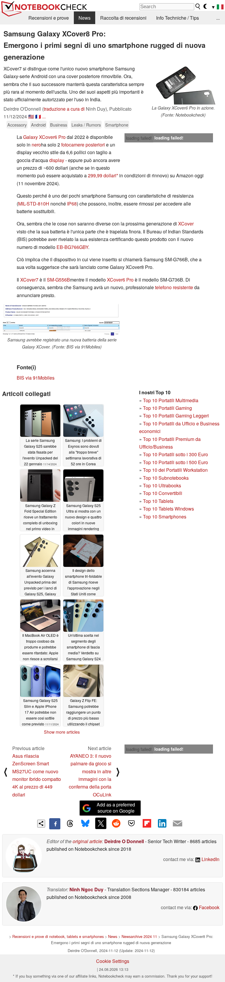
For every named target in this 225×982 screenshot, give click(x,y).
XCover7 (29, 279)
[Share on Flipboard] (146, 823)
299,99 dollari (102, 175)
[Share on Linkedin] (162, 823)
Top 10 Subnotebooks (166, 477)
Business (58, 125)
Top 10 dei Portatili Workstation (175, 469)
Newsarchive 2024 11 (139, 936)
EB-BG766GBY (72, 247)
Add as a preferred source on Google (116, 807)
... (218, 17)
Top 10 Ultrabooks (162, 485)
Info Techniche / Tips (177, 17)
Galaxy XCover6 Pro (44, 137)
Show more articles (62, 732)
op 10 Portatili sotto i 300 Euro (177, 454)
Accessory (17, 125)
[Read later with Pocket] (131, 823)
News (85, 17)
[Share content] (41, 824)
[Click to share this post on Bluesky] (85, 823)
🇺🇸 (31, 116)
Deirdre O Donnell (124, 841)
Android (38, 125)
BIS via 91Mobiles (35, 377)
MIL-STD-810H (33, 203)
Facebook (208, 907)
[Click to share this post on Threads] (70, 823)
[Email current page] (177, 823)
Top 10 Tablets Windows (168, 508)
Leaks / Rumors (86, 125)
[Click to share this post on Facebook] (54, 823)
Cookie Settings (112, 961)
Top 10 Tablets (158, 501)
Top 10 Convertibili (162, 493)
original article (87, 841)
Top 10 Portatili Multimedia (170, 400)
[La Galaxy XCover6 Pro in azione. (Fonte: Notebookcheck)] (183, 85)
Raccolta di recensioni (123, 17)
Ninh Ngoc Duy (86, 889)
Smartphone (116, 125)
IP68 (72, 203)
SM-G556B (58, 279)
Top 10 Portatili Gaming (167, 408)
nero (36, 144)
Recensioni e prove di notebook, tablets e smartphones (58, 936)
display (56, 160)
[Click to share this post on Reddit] (116, 823)
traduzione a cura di (64, 108)
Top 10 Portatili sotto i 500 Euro (175, 462)
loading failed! (139, 138)
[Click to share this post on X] (100, 823)
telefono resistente (174, 287)
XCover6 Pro (120, 279)
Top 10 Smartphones (164, 516)
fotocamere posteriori (83, 144)
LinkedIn (209, 859)
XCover (186, 223)
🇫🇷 (38, 116)
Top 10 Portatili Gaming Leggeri (176, 415)
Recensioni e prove (48, 17)
